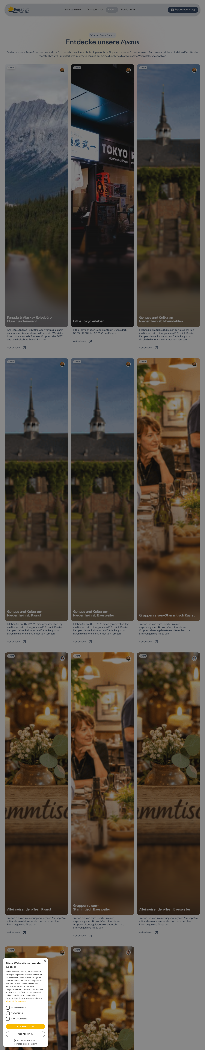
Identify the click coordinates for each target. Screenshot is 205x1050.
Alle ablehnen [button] (25, 1034)
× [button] (45, 961)
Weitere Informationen (16, 1001)
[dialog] (102, 525)
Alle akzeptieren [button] (25, 1026)
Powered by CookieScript (25, 1044)
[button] (25, 1040)
